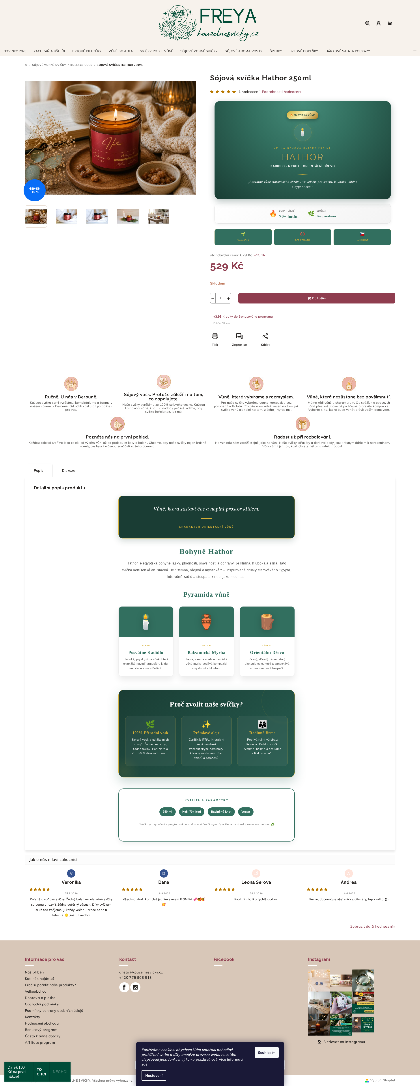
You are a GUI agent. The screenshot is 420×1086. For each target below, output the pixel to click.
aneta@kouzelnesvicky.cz (141, 972)
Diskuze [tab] (68, 470)
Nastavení (153, 1075)
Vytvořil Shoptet (382, 1080)
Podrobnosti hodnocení (281, 91)
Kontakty (32, 1017)
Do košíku (319, 298)
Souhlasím (266, 1052)
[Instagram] (135, 987)
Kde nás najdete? (39, 978)
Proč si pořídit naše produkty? (50, 985)
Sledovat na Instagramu (344, 1042)
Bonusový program (41, 1029)
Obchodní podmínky (42, 1004)
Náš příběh (34, 972)
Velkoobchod (36, 991)
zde (145, 1064)
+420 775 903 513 (135, 977)
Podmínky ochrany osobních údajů (54, 1010)
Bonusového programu (256, 316)
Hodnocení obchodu (42, 1023)
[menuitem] (15, 51)
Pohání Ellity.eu (221, 323)
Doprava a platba (40, 997)
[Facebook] (124, 987)
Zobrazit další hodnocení (371, 926)
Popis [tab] (38, 470)
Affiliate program (40, 1042)
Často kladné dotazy (43, 1036)
